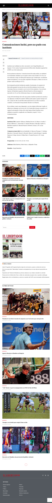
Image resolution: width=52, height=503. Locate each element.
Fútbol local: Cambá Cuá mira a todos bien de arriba (38, 218)
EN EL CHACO (7, 264)
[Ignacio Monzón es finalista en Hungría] (38, 170)
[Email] (3, 65)
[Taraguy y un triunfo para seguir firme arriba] (38, 190)
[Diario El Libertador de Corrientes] (26, 5)
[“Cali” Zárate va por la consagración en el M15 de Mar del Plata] (13, 190)
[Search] (48, 5)
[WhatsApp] (3, 72)
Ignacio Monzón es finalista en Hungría (37, 178)
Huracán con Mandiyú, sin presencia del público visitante (13, 218)
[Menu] (4, 5)
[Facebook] (3, 59)
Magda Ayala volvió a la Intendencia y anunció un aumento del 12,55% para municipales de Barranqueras (25, 277)
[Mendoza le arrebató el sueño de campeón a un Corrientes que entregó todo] (13, 170)
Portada (3, 9)
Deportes (4, 41)
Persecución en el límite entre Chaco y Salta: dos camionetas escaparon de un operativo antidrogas (24, 275)
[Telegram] (3, 68)
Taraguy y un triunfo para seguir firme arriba (37, 199)
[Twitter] (3, 62)
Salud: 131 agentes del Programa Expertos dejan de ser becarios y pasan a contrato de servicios (24, 267)
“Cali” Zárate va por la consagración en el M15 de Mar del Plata (13, 199)
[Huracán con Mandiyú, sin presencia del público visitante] (13, 209)
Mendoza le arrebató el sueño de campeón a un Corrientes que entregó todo (12, 180)
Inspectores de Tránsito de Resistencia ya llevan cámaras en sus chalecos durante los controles (23, 272)
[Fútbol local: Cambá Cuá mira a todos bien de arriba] (38, 209)
